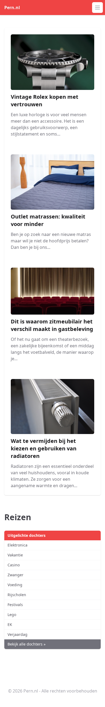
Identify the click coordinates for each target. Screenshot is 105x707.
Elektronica (17, 545)
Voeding (15, 584)
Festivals (15, 604)
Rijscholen (17, 594)
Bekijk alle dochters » (27, 644)
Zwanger (15, 574)
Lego (12, 614)
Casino (14, 564)
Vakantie (15, 554)
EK (10, 624)
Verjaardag (17, 634)
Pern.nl (12, 7)
